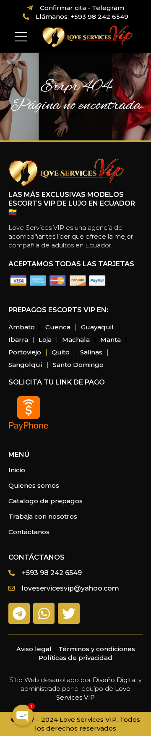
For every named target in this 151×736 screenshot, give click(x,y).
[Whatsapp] (44, 613)
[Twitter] (68, 613)
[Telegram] (19, 613)
